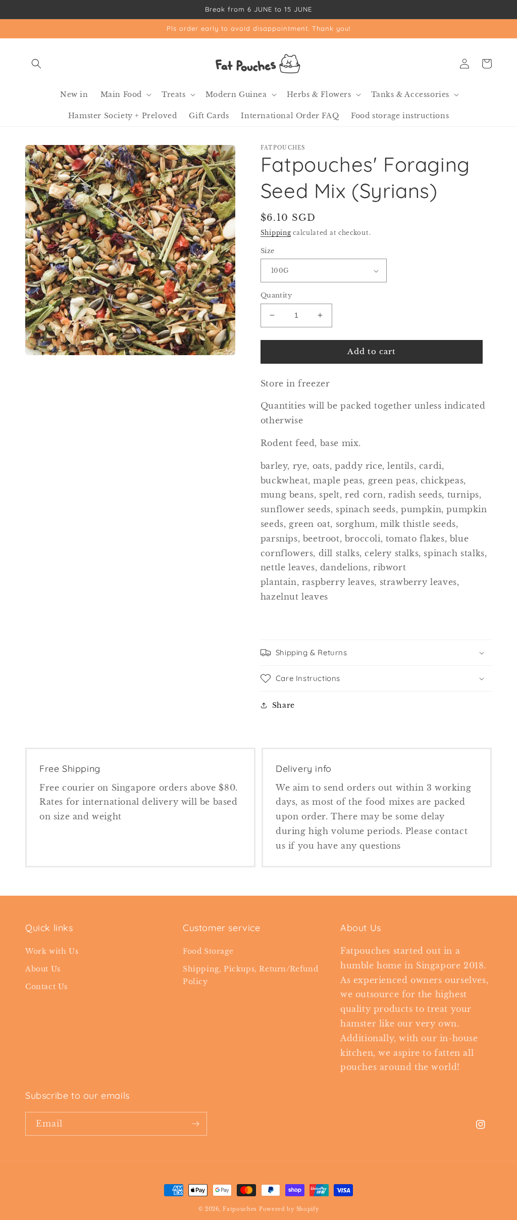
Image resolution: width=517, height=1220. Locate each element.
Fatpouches (240, 1209)
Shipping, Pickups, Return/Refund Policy (250, 975)
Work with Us (51, 951)
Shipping (276, 232)
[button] (36, 64)
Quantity (276, 295)
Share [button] (283, 705)
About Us (43, 968)
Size (268, 251)
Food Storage (208, 951)
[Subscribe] (195, 1124)
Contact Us (46, 986)
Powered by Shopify (289, 1209)
